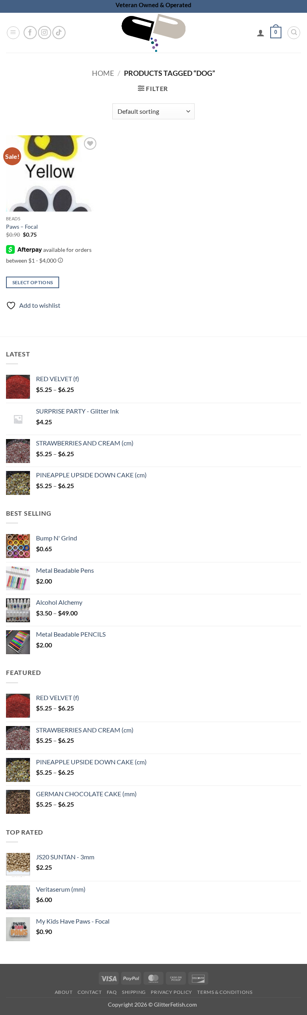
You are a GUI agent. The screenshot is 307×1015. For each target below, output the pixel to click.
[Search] (293, 32)
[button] (13, 32)
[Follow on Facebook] (30, 32)
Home (103, 73)
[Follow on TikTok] (59, 32)
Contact (90, 992)
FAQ (112, 992)
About (64, 992)
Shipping (134, 992)
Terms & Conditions (224, 992)
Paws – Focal (22, 226)
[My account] (261, 33)
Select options (32, 282)
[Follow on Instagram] (44, 32)
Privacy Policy (171, 992)
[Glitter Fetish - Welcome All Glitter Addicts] (153, 33)
